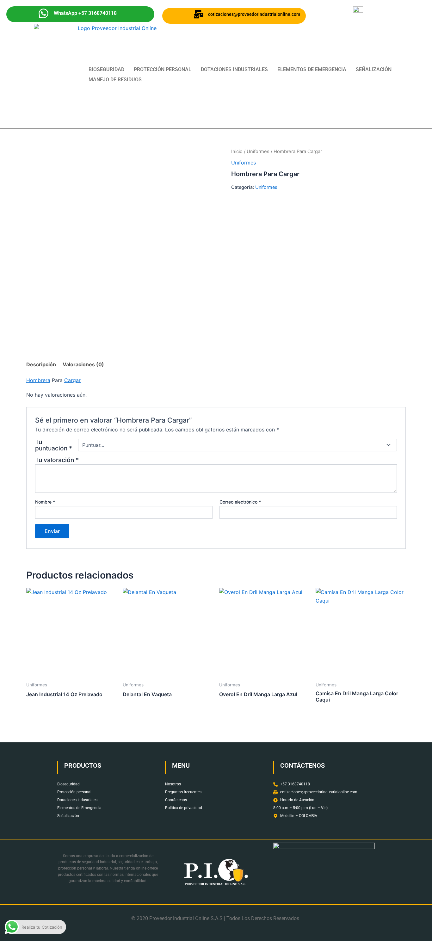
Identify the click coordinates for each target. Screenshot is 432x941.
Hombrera (38, 380)
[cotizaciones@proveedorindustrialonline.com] (198, 14)
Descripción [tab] (41, 364)
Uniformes (258, 151)
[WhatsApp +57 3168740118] (43, 13)
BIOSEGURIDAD (106, 69)
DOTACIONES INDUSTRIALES (234, 69)
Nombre (45, 502)
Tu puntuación (53, 445)
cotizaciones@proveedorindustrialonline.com (254, 14)
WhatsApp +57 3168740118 (85, 13)
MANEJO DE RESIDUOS (115, 80)
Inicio (237, 151)
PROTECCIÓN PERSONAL (162, 69)
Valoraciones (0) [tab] (83, 364)
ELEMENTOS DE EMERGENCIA (311, 69)
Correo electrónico (240, 502)
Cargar (72, 380)
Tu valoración (57, 460)
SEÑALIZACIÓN (374, 69)
